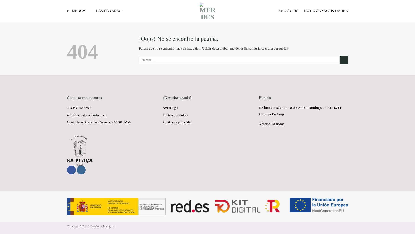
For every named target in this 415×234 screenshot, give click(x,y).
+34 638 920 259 (79, 108)
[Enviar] (344, 60)
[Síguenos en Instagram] (81, 170)
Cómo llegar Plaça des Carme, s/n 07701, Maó (99, 122)
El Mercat (77, 11)
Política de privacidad (177, 122)
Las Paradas (108, 11)
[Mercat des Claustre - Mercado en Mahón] (207, 11)
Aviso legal (170, 108)
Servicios (288, 11)
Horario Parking (271, 114)
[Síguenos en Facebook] (71, 170)
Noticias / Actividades (326, 11)
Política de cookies (175, 115)
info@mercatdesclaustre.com (86, 115)
